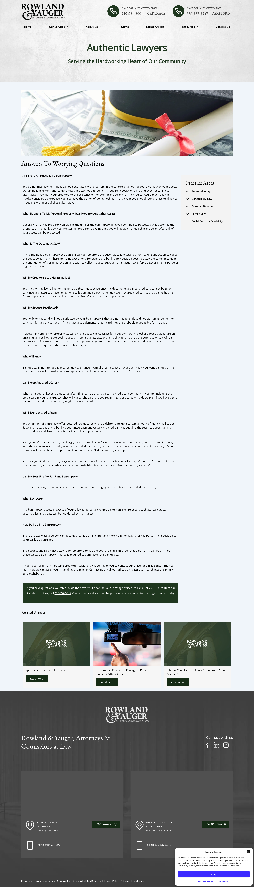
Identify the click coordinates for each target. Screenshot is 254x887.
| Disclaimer (137, 881)
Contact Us (223, 27)
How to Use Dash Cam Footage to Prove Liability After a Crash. (121, 672)
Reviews (124, 27)
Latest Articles (155, 27)
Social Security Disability (207, 221)
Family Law (199, 213)
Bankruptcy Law (202, 198)
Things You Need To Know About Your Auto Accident (196, 672)
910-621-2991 (132, 13)
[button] (248, 851)
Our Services (57, 27)
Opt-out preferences (206, 881)
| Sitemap (125, 881)
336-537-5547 (197, 13)
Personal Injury (201, 191)
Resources (188, 27)
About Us (92, 27)
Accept (213, 874)
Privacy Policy (222, 881)
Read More (37, 678)
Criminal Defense (202, 206)
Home (28, 27)
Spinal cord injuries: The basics (45, 670)
